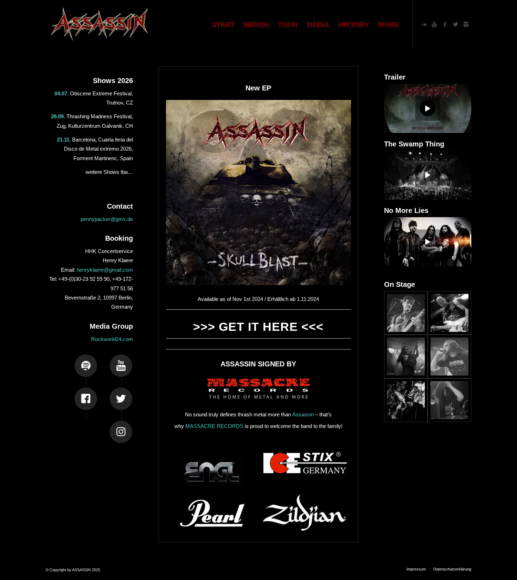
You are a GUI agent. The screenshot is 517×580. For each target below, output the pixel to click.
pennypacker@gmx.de (107, 219)
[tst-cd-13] (406, 313)
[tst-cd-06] (449, 400)
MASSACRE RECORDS (214, 426)
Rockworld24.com (112, 339)
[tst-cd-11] (449, 356)
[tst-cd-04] (449, 313)
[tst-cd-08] (406, 400)
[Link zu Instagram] (466, 24)
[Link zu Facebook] (445, 24)
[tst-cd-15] (406, 356)
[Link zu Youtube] (434, 24)
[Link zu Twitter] (455, 24)
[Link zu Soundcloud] (424, 24)
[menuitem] (223, 24)
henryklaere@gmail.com (105, 270)
